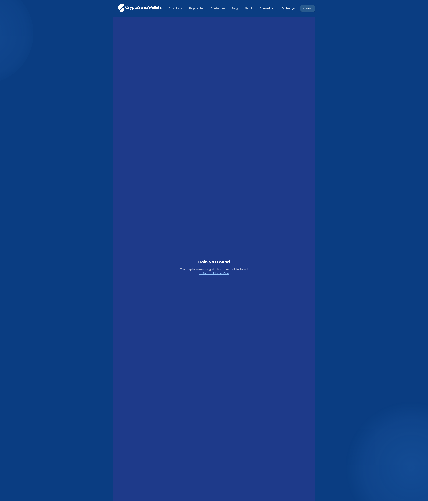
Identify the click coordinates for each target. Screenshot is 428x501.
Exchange (288, 8)
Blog (235, 8)
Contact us (217, 8)
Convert (265, 8)
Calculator (176, 8)
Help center (196, 8)
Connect (307, 8)
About (248, 8)
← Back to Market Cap (214, 273)
